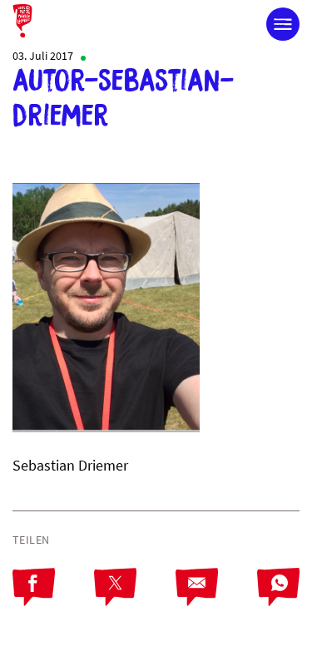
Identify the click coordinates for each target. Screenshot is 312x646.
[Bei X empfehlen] (135, 601)
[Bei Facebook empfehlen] (53, 601)
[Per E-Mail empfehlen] (216, 601)
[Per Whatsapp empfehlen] (278, 601)
